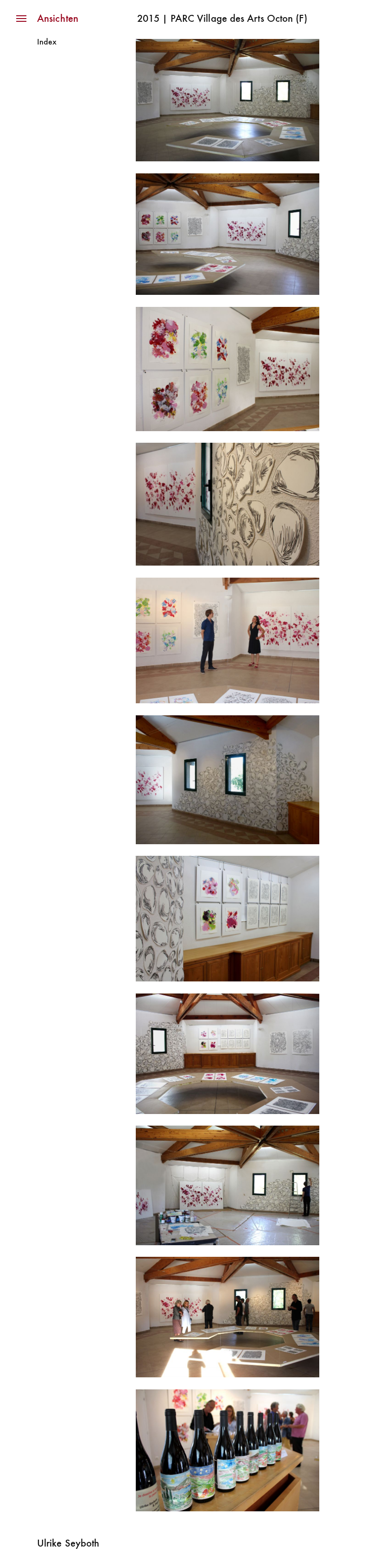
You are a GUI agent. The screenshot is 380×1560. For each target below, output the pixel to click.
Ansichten (57, 19)
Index (47, 42)
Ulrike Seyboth (68, 1544)
